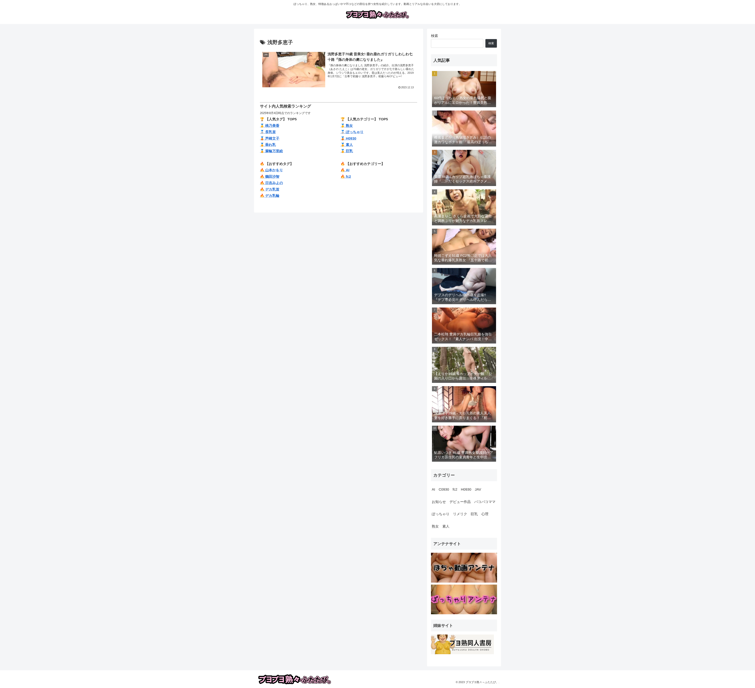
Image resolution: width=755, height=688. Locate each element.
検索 (434, 36)
